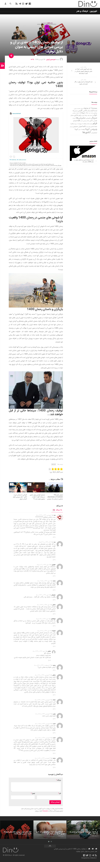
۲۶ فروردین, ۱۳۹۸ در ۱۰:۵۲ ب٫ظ (43, 724)
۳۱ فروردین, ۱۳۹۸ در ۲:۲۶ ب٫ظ (42, 675)
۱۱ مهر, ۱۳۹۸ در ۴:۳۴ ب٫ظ (39, 651)
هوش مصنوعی (77, 126)
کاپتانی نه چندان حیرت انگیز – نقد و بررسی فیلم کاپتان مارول (20, 497)
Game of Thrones (90, 108)
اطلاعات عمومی (77, 108)
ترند (89, 113)
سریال (94, 118)
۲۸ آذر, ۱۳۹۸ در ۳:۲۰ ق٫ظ (45, 542)
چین (79, 129)
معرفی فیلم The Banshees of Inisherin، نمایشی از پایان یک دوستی (55, 497)
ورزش (71, 127)
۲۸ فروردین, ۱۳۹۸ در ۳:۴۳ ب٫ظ (43, 700)
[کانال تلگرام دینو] (20, 4)
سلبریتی (88, 118)
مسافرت (72, 124)
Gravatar (45, 811)
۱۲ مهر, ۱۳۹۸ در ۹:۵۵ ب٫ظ (44, 581)
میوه (87, 127)
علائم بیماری (86, 121)
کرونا (76, 129)
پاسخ (54, 537)
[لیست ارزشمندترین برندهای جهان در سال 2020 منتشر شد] (83, 153)
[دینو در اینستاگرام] (23, 4)
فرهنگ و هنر (82, 11)
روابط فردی (84, 115)
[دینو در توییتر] (26, 4)
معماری (92, 127)
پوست (83, 129)
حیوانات (82, 112)
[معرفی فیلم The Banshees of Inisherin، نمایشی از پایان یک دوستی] (54, 487)
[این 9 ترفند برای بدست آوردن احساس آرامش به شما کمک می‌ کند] (83, 829)
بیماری (95, 113)
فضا (78, 120)
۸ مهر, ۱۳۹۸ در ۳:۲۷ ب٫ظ (44, 631)
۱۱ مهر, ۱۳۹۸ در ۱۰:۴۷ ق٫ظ (42, 619)
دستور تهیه (90, 115)
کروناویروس (94, 133)
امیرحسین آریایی (50, 59)
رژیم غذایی (77, 115)
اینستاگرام (94, 110)
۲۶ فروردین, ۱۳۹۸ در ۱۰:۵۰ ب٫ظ (43, 738)
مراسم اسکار (89, 124)
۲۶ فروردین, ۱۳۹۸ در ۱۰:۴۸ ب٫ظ (43, 758)
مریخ (76, 124)
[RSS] (16, 4)
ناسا (84, 126)
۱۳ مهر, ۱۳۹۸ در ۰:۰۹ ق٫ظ (43, 565)
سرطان (72, 115)
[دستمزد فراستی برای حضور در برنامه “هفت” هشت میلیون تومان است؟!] (36, 487)
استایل (82, 109)
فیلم (95, 123)
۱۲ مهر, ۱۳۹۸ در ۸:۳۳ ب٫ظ (43, 595)
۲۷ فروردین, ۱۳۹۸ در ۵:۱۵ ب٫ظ (43, 714)
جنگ (87, 113)
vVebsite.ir (93, 858)
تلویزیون (93, 11)
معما (95, 126)
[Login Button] (5, 4)
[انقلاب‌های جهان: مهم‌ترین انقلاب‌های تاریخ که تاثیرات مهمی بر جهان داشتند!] (16, 829)
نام (59, 793)
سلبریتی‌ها (80, 118)
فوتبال (75, 121)
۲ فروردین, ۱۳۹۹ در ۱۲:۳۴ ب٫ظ (44, 515)
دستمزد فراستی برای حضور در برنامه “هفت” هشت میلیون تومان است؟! (37, 497)
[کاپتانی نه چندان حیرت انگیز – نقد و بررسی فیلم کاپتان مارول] (18, 487)
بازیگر (89, 111)
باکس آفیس (82, 110)
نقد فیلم (53, 464)
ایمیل (33, 793)
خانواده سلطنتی (76, 113)
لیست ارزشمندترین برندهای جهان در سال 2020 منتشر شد (84, 161)
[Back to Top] (50, 846)
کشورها (86, 132)
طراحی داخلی (93, 121)
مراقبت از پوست (82, 124)
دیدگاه (56, 510)
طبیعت (74, 118)
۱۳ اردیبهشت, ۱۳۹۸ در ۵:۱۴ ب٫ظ (42, 665)
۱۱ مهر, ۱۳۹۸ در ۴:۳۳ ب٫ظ (43, 605)
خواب (95, 115)
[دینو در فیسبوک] (30, 4)
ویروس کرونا (91, 129)
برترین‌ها (75, 111)
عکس (81, 121)
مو (89, 126)
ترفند (92, 113)
